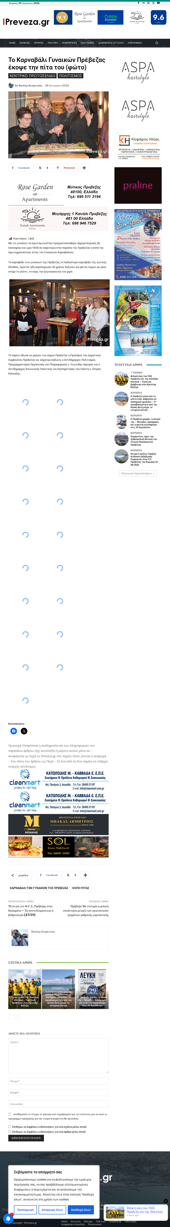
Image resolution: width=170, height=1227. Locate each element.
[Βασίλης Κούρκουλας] (11, 85)
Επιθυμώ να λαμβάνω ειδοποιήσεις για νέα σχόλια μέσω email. (49, 1126)
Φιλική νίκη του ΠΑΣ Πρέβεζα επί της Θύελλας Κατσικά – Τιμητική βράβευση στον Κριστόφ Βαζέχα (25, 1000)
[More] (84, 168)
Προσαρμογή (25, 1209)
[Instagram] (148, 3)
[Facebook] (138, 3)
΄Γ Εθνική (24, 991)
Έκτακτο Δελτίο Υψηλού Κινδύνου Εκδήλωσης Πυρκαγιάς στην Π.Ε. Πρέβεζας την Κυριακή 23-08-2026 (144, 459)
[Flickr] (143, 3)
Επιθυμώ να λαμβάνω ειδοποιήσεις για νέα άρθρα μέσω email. (49, 1131)
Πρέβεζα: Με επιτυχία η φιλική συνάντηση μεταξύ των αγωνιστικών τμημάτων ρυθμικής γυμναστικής (86, 910)
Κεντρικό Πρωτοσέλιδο (32, 75)
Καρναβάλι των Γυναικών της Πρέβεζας (39, 888)
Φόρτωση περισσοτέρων (136, 473)
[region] (54, 1192)
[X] (153, 3)
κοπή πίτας (80, 888)
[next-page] (17, 1016)
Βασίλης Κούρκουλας (30, 85)
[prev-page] (10, 1016)
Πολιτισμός (70, 75)
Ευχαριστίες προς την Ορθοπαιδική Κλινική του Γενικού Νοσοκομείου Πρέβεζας (144, 440)
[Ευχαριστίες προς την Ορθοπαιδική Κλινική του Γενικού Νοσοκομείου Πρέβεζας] (121, 439)
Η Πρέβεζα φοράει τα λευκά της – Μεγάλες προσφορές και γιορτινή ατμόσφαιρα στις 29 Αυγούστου (92, 1001)
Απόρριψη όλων (52, 1209)
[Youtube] (158, 3)
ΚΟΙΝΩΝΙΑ (58, 988)
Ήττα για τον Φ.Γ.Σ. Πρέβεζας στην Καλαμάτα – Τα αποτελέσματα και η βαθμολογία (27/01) (30, 910)
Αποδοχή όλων (81, 1209)
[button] (157, 43)
